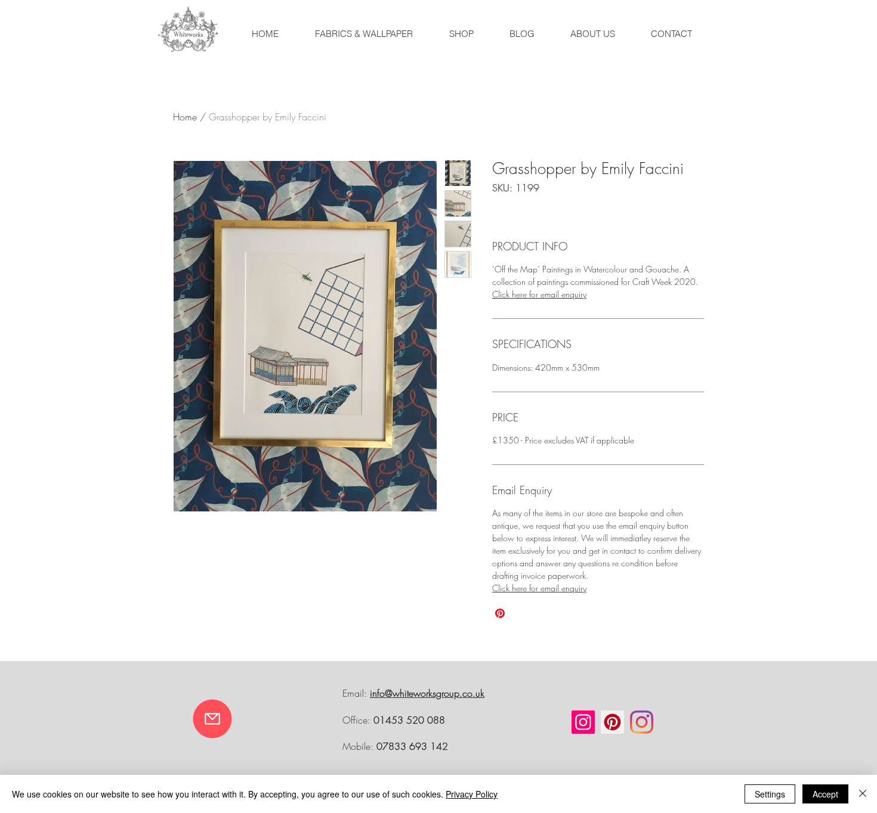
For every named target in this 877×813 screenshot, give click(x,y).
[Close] (863, 793)
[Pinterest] (612, 722)
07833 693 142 (412, 746)
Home (185, 116)
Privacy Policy (472, 794)
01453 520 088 (409, 720)
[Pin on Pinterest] (500, 613)
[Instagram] (583, 722)
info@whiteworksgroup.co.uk (427, 693)
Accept (825, 794)
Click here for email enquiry (539, 294)
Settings (770, 794)
